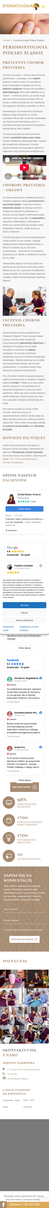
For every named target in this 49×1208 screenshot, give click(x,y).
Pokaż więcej (24, 648)
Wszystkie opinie (21, 787)
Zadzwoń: (24, 1204)
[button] (43, 7)
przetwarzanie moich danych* (32, 930)
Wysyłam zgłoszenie (23, 939)
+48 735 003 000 (17, 459)
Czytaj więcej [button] (13, 702)
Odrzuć (24, 613)
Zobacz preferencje (24, 620)
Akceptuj (24, 605)
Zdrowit (6, 40)
